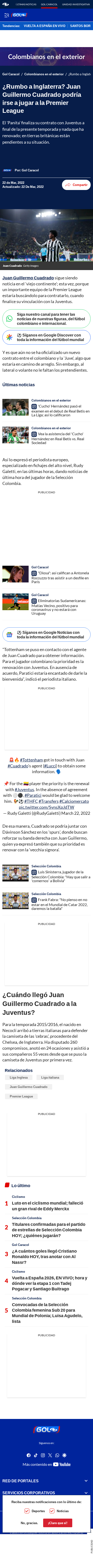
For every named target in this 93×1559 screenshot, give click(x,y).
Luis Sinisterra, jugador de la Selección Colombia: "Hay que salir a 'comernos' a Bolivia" (60, 876)
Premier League (21, 1096)
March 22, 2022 (75, 813)
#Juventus (24, 789)
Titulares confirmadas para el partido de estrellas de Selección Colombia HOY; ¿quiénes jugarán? (48, 1230)
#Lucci (50, 765)
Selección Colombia (46, 866)
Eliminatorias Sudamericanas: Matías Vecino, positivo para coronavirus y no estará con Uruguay (58, 606)
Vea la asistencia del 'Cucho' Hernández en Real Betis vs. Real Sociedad (57, 438)
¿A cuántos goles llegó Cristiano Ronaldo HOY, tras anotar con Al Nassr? (44, 1256)
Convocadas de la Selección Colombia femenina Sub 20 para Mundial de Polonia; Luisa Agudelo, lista (47, 1313)
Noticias (63, 1511)
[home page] (5, 4)
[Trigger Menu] (6, 15)
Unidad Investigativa (76, 4)
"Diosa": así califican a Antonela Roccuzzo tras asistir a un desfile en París (60, 577)
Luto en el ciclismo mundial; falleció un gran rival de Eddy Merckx (47, 1205)
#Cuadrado (18, 765)
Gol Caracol (49, 4)
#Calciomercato (74, 801)
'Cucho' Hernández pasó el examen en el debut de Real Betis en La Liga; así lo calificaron (60, 410)
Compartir (80, 185)
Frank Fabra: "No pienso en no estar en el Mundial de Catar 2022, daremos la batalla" (59, 904)
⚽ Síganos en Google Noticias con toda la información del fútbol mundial (50, 634)
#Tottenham (31, 759)
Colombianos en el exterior (44, 74)
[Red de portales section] (86, 1481)
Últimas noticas (26, 4)
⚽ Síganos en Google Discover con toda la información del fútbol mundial (50, 337)
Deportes (38, 1511)
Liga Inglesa (19, 1077)
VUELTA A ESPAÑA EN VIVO (44, 26)
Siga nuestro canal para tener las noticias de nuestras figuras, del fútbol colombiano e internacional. (51, 319)
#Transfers (49, 801)
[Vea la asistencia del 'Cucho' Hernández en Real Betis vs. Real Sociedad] (15, 435)
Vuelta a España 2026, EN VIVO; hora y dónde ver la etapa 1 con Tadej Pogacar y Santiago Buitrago (49, 1283)
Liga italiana (50, 1077)
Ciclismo (18, 1197)
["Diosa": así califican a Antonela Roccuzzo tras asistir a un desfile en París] (15, 574)
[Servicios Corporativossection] (86, 1493)
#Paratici (33, 795)
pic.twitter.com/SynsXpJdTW (46, 807)
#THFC (31, 801)
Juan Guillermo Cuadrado (28, 277)
